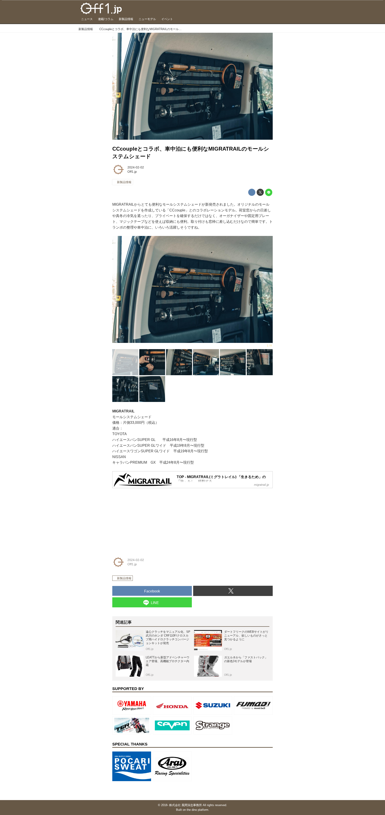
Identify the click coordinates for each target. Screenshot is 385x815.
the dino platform (197, 809)
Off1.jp (132, 171)
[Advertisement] (145, 519)
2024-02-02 (135, 167)
